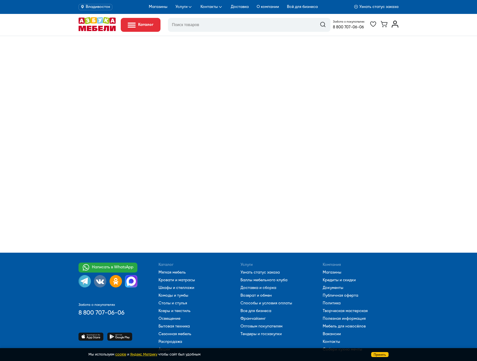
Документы (333, 288)
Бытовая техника (174, 326)
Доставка (240, 7)
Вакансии (332, 334)
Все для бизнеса (255, 311)
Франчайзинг (253, 319)
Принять (380, 355)
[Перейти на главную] (97, 30)
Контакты (209, 7)
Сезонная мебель (175, 334)
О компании (268, 7)
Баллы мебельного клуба (263, 280)
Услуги (181, 7)
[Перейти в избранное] (373, 27)
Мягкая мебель (172, 273)
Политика (332, 303)
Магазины (158, 7)
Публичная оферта (340, 296)
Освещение (169, 319)
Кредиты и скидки (339, 280)
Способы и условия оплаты (266, 303)
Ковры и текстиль (175, 311)
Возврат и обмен (256, 296)
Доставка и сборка (258, 288)
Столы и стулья (173, 303)
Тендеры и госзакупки (261, 334)
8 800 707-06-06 (348, 27)
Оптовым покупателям (261, 326)
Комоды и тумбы (173, 296)
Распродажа (170, 342)
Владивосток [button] (98, 7)
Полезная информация (344, 319)
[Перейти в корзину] (384, 27)
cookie (120, 354)
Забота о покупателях (348, 21)
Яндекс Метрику (143, 354)
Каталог (166, 265)
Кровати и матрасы (177, 280)
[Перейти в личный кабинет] (395, 27)
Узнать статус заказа (378, 7)
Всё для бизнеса (302, 7)
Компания (332, 265)
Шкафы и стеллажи (176, 288)
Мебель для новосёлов (344, 326)
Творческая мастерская (345, 311)
